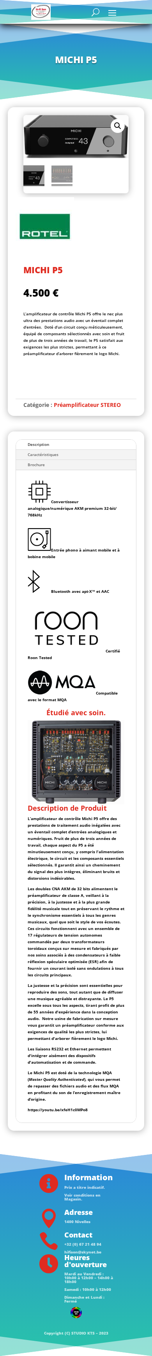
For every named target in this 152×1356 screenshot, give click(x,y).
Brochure (36, 464)
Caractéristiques (43, 454)
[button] (118, 126)
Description (38, 444)
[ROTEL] (45, 227)
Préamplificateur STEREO (87, 404)
